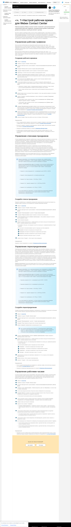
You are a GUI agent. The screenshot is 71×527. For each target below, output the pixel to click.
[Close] (27, 522)
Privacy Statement (4, 525)
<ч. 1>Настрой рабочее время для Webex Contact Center (34, 22)
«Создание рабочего (26, 366)
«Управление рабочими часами (41, 128)
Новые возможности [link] (41, 2)
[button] (62, 2)
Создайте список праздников (7, 14)
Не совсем (41, 445)
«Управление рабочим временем (45, 368)
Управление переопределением (6, 17)
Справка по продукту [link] (24, 2)
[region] (14, 524)
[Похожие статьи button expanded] (67, 14)
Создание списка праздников (45, 123)
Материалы (49, 2)
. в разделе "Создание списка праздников (34, 109)
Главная (14, 6)
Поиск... (55, 2)
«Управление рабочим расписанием (40, 243)
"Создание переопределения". (28, 126)
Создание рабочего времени (7, 7)
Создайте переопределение (7, 20)
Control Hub (23, 61)
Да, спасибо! (30, 445)
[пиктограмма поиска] (53, 2)
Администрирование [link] (33, 2)
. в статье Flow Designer (51, 433)
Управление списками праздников (7, 10)
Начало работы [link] (16, 2)
